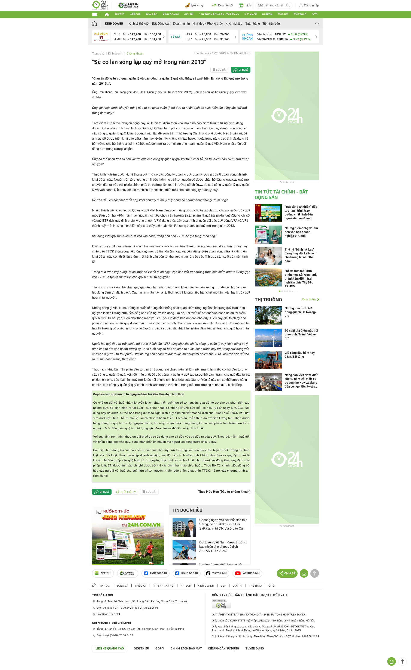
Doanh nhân (181, 23)
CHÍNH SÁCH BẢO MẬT (186, 648)
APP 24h (106, 573)
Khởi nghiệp (233, 23)
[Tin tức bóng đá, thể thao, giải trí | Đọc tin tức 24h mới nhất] (100, 5)
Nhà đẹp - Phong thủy (207, 23)
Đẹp (223, 585)
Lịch (248, 5)
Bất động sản (161, 23)
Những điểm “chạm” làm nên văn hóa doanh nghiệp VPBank (301, 232)
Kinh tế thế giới (139, 23)
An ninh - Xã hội (163, 585)
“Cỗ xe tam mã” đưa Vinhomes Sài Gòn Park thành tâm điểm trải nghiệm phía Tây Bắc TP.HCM (301, 278)
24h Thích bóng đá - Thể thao (219, 14)
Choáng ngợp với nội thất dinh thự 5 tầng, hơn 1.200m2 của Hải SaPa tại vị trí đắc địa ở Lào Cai (223, 524)
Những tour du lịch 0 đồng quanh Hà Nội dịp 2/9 (300, 312)
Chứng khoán (135, 53)
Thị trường (268, 299)
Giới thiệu (141, 648)
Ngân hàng (252, 23)
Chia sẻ (243, 69)
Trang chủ (98, 53)
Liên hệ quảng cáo (109, 648)
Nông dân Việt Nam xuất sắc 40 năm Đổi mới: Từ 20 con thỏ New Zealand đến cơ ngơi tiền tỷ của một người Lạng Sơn (301, 380)
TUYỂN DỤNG (255, 648)
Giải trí (188, 14)
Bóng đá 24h (189, 573)
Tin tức (119, 14)
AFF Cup (135, 14)
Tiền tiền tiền (271, 23)
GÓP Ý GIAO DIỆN (12, 662)
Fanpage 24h (158, 573)
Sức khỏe (250, 14)
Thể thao (300, 14)
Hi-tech (267, 14)
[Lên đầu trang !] (402, 661)
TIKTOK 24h (219, 573)
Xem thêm (309, 299)
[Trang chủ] (98, 23)
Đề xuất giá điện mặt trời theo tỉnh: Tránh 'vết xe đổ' (301, 334)
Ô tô (314, 14)
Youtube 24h (251, 573)
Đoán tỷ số (225, 5)
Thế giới (283, 14)
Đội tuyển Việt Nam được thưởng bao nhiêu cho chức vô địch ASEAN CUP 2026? (222, 546)
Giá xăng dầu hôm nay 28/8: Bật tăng (300, 354)
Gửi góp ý (128, 492)
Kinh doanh (171, 14)
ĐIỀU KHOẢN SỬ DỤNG (223, 648)
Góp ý (159, 648)
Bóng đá (151, 14)
